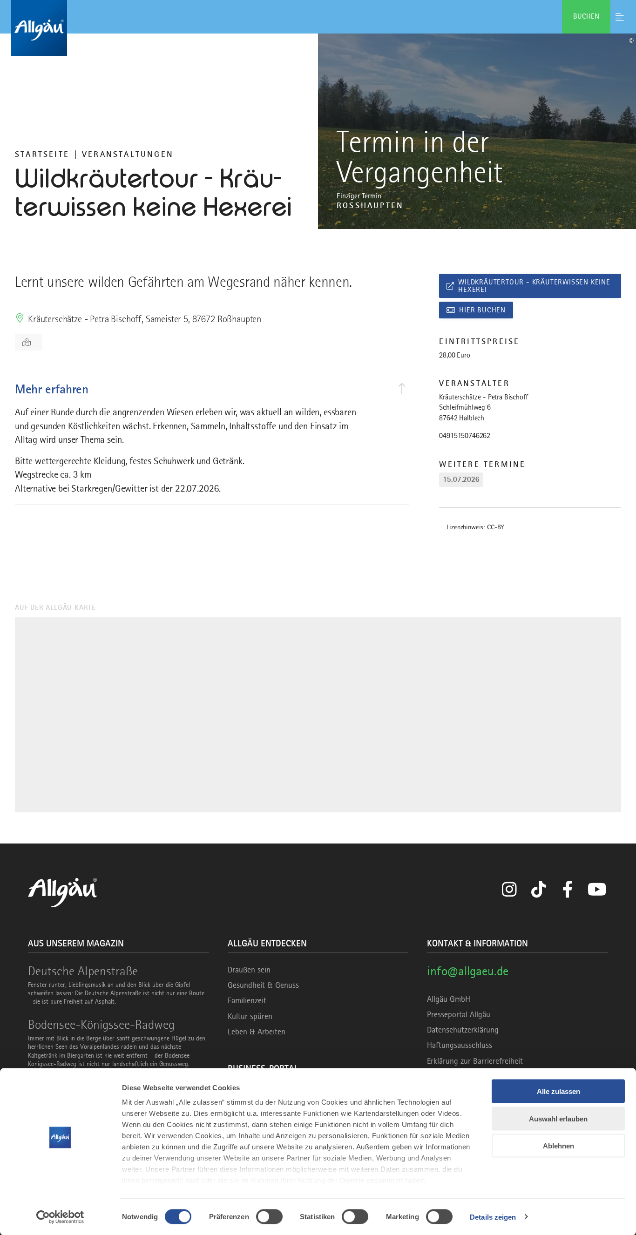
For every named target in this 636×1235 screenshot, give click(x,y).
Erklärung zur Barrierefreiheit (475, 1061)
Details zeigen (493, 1217)
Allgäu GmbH (448, 999)
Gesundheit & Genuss (263, 985)
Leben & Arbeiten (256, 1031)
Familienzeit (247, 1000)
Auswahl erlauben (558, 1118)
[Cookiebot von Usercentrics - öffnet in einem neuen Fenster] (60, 1217)
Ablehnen (558, 1146)
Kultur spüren (250, 1016)
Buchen (586, 16)
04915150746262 (464, 436)
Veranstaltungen (128, 154)
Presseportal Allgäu (458, 1014)
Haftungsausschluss (459, 1045)
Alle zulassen (558, 1091)
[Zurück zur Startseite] (318, 28)
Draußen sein (249, 969)
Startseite (42, 154)
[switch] (269, 1216)
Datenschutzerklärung (463, 1029)
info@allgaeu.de (467, 971)
